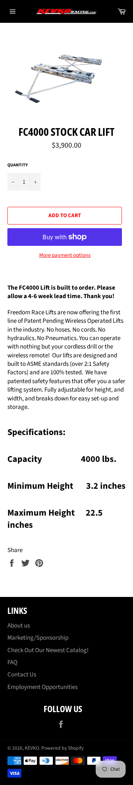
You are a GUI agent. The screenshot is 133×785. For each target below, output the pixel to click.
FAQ (12, 662)
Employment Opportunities (42, 687)
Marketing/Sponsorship (37, 637)
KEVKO (32, 748)
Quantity (17, 165)
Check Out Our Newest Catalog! (48, 650)
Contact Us (21, 674)
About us (18, 625)
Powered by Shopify (62, 748)
